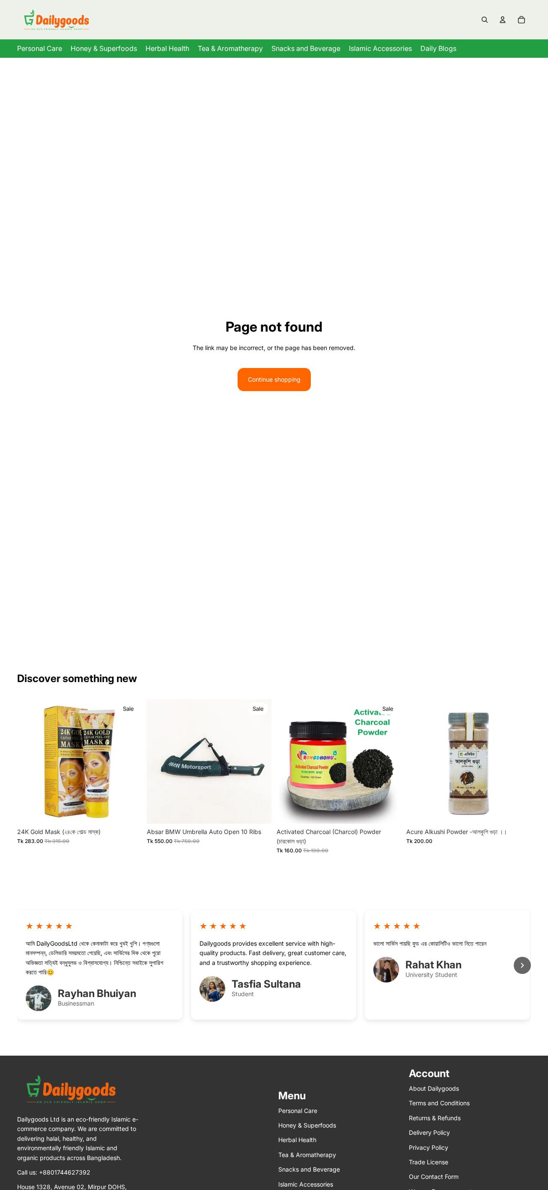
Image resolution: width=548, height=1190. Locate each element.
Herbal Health (297, 1140)
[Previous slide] (160, 761)
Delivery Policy (429, 1133)
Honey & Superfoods (307, 1125)
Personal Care (297, 1110)
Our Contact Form (434, 1177)
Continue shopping (274, 379)
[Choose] (258, 810)
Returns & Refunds (435, 1118)
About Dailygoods (434, 1088)
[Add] (128, 810)
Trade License (428, 1162)
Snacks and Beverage (309, 1169)
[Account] (502, 19)
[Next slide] (258, 761)
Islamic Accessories (305, 1184)
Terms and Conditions (439, 1103)
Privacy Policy (428, 1147)
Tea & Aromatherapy (307, 1154)
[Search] (484, 19)
